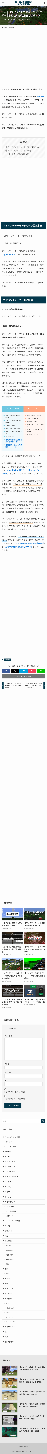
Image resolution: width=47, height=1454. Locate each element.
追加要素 (8, 1298)
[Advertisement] (23, 56)
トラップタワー (11, 1186)
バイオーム (9, 1192)
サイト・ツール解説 (12, 1176)
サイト (6, 1081)
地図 (6, 1236)
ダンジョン (9, 1181)
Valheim (8, 1151)
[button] (6, 671)
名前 (6, 1064)
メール (7, 1072)
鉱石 (6, 1331)
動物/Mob (9, 1231)
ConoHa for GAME (15, 470)
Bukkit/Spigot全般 (12, 1137)
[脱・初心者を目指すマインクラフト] (23, 3)
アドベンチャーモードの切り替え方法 (23, 146)
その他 (7, 1156)
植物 (6, 1283)
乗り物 (7, 1225)
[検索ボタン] (44, 3)
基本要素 (8, 1241)
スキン (8, 1313)
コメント (8, 1036)
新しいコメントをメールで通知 (14, 1092)
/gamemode (9, 254)
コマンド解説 (10, 1171)
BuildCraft (10, 1308)
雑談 (6, 1336)
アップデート (10, 1161)
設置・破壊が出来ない (20, 154)
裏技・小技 (9, 1288)
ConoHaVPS (10, 1207)
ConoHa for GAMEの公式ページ (30, 543)
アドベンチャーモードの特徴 (19, 150)
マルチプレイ (10, 1202)
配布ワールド (10, 1326)
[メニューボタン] (3, 3)
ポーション (9, 1197)
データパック (10, 1322)
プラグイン (9, 1142)
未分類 (7, 1278)
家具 (7, 1273)
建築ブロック (10, 1250)
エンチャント (10, 1166)
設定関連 (13, 19)
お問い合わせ (23, 1447)
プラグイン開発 (11, 1146)
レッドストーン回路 (12, 1220)
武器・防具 (9, 1255)
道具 (7, 1264)
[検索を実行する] (43, 1121)
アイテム (9, 1246)
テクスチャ (9, 1317)
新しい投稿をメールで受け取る (14, 1099)
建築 (6, 1269)
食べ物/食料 (9, 1342)
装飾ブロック (10, 1259)
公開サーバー (10, 1216)
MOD (7, 1303)
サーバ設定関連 (11, 1211)
